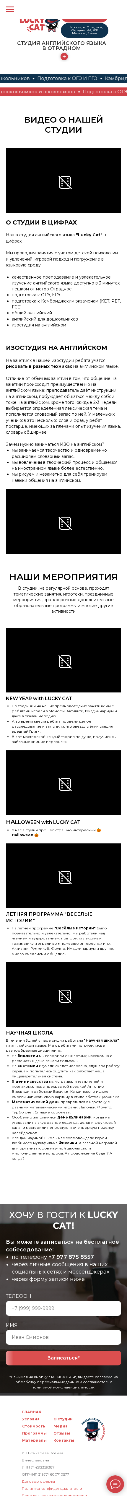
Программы (34, 1433)
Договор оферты (38, 1481)
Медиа (60, 1426)
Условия (31, 1419)
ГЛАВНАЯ (31, 1412)
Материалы (34, 1440)
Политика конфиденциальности (52, 1488)
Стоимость (33, 1426)
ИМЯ (12, 1325)
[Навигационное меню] (10, 9)
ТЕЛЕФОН (18, 1296)
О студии (63, 1419)
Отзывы (61, 1433)
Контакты (63, 1440)
